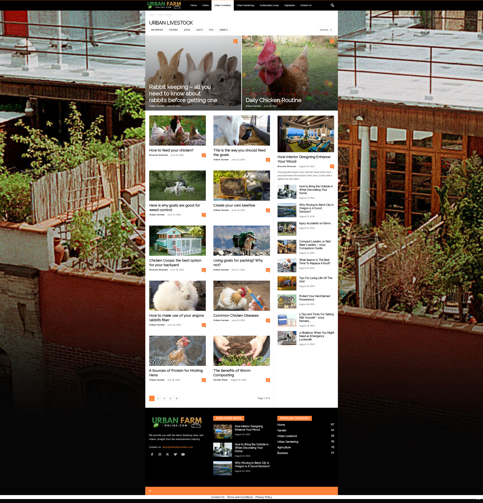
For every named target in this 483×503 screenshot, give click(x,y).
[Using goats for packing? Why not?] (241, 241)
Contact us (305, 5)
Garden (281, 430)
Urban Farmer (157, 105)
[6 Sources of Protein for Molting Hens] (177, 351)
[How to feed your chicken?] (177, 130)
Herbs (205, 5)
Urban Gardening (245, 5)
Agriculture (284, 447)
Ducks (187, 29)
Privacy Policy (263, 496)
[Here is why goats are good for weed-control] (177, 185)
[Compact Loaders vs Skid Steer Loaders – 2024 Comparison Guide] (287, 247)
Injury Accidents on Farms (315, 223)
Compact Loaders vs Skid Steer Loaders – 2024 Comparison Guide (315, 245)
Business (282, 453)
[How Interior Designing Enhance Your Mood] (306, 134)
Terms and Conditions (240, 496)
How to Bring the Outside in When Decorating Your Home (316, 190)
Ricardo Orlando (158, 155)
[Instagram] (161, 454)
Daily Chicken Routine (273, 100)
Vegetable (289, 5)
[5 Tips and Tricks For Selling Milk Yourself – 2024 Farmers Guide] (287, 320)
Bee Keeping (157, 29)
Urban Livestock (222, 5)
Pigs (211, 29)
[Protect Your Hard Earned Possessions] (287, 301)
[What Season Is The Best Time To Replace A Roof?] (287, 265)
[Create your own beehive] (241, 185)
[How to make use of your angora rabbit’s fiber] (177, 296)
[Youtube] (183, 454)
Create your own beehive (234, 205)
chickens (173, 29)
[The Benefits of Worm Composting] (241, 351)
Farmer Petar (220, 379)
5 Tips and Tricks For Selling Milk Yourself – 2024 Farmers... (316, 318)
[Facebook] (153, 454)
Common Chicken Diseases (236, 315)
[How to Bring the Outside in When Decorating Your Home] (287, 192)
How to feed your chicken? (171, 150)
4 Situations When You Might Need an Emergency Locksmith (316, 336)
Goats (199, 29)
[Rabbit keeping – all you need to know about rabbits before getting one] (193, 73)
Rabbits (224, 29)
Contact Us (218, 496)
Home (194, 5)
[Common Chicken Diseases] (241, 296)
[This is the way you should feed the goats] (241, 130)
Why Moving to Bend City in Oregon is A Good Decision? (316, 208)
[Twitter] (168, 454)
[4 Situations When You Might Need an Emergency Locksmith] (287, 338)
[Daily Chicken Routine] (290, 73)
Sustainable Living (269, 5)
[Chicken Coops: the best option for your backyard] (177, 241)
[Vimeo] (176, 454)
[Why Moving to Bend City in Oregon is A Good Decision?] (287, 210)
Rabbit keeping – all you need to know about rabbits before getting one (183, 93)
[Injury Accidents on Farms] (287, 229)
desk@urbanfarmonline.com (177, 447)
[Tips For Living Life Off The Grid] (287, 283)
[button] (332, 5)
